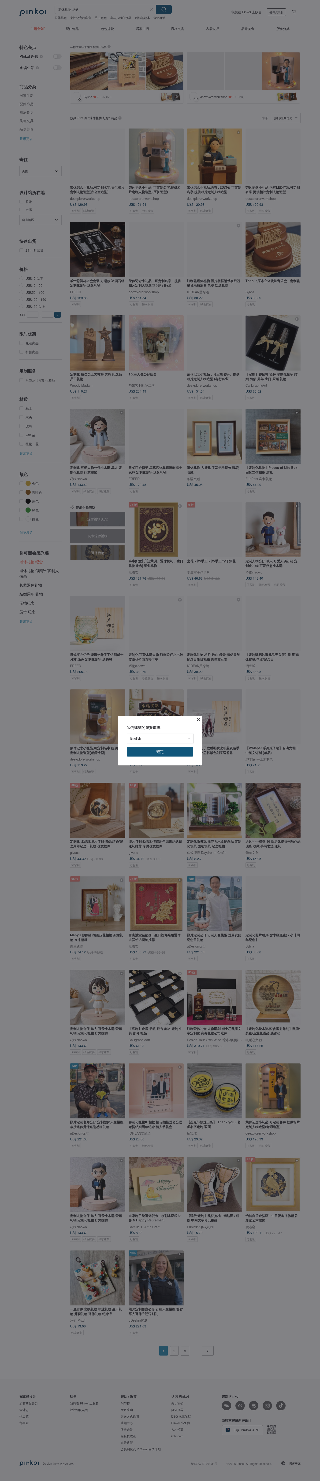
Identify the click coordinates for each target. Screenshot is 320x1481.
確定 (160, 751)
